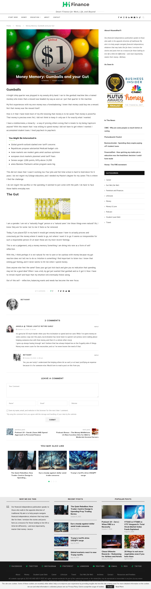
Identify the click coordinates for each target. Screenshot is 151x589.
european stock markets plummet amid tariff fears (33, 156)
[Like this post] (54, 291)
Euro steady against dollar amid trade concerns (82, 525)
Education (34, 17)
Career (108, 180)
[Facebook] (118, 17)
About (47, 17)
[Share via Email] (69, 291)
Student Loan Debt (113, 217)
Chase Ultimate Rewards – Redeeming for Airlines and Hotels (112, 554)
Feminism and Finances (114, 190)
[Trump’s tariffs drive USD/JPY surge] (83, 460)
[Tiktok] (140, 17)
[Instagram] (123, 17)
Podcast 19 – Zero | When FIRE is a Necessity (110, 524)
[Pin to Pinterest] (63, 291)
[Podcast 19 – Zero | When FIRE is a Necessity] (112, 512)
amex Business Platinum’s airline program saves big (33, 164)
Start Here (13, 17)
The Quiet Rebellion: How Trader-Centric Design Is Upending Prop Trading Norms (82, 510)
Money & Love (111, 206)
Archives (100, 574)
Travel (108, 222)
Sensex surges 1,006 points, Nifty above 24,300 (31, 160)
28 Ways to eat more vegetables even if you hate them (134, 554)
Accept (110, 587)
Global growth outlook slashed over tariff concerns (33, 144)
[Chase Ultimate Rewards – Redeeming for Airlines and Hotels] (112, 541)
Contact (56, 17)
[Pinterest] (126, 17)
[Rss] (137, 17)
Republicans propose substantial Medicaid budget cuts (34, 148)
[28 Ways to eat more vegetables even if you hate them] (134, 541)
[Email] (134, 17)
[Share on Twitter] (61, 291)
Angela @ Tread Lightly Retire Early (34, 326)
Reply (96, 326)
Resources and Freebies (126, 574)
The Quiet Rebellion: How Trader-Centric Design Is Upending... (22, 475)
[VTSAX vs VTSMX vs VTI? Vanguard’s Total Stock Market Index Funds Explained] (134, 512)
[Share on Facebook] (58, 291)
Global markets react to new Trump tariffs (83, 553)
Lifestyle (109, 196)
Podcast (109, 212)
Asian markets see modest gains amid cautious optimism (35, 152)
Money (24, 17)
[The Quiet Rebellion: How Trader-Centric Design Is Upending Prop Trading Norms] (22, 460)
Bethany (46, 80)
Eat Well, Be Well (112, 185)
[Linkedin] (129, 17)
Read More (120, 586)
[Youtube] (131, 17)
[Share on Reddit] (66, 291)
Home (8, 26)
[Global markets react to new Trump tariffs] (61, 556)
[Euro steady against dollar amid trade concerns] (52, 460)
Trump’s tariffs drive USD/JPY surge (80, 539)
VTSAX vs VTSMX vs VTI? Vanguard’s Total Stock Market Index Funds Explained (134, 525)
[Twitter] (121, 17)
